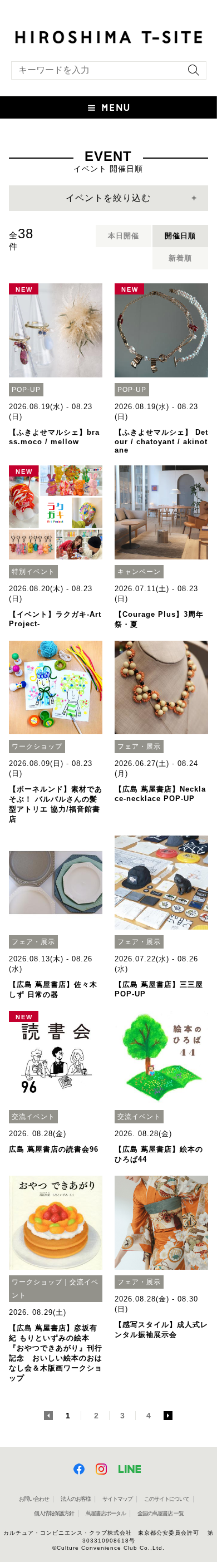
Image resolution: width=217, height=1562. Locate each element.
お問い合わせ (34, 1499)
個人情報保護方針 (54, 1513)
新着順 (180, 258)
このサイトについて (166, 1499)
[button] (108, 107)
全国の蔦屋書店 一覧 (160, 1513)
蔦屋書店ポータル (106, 1513)
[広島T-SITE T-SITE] (108, 36)
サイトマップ (117, 1499)
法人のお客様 (76, 1499)
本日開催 (123, 236)
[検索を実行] (191, 74)
